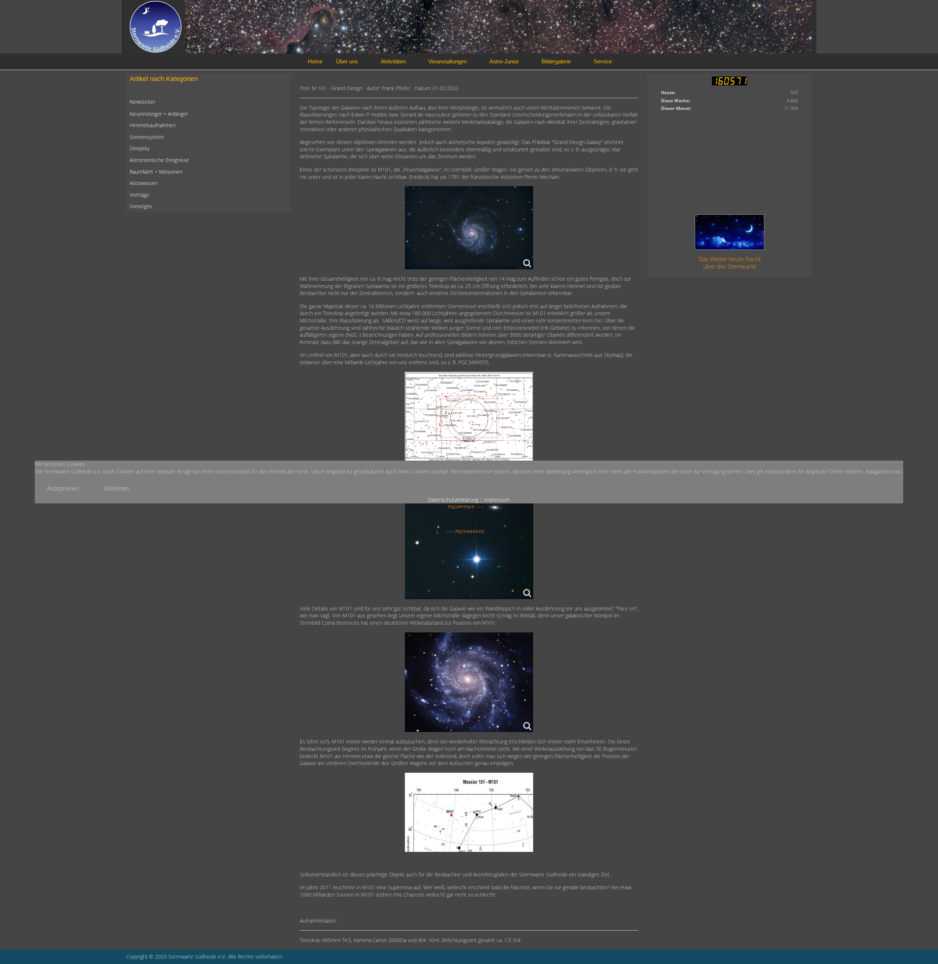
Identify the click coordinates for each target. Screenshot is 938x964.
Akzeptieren (62, 488)
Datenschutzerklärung (453, 499)
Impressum (497, 499)
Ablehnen (116, 488)
